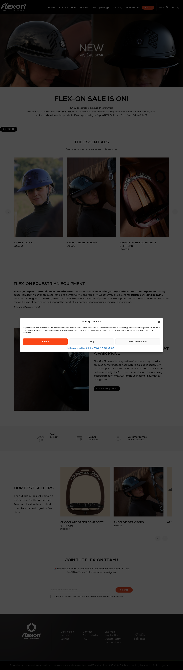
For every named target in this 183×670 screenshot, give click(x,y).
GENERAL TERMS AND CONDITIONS (100, 348)
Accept (45, 341)
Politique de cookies (76, 348)
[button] (158, 321)
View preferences (137, 341)
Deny (91, 341)
